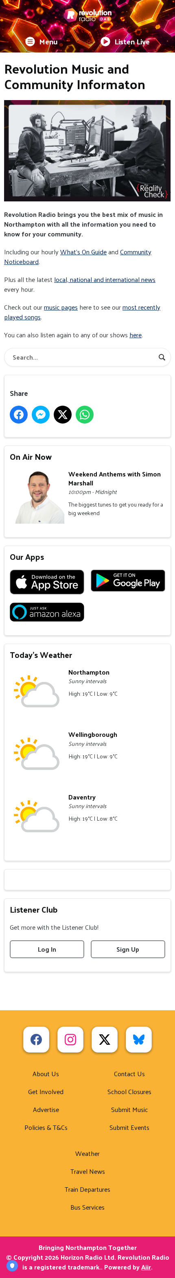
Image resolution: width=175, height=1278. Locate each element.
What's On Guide (83, 252)
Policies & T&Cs (46, 1127)
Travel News (87, 1171)
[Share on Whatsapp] (85, 415)
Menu (48, 41)
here (135, 335)
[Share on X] (63, 415)
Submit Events (129, 1127)
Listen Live (132, 41)
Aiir (146, 1267)
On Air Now (31, 456)
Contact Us (129, 1073)
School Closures (129, 1091)
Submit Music (129, 1109)
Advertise (46, 1109)
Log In (47, 949)
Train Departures (87, 1189)
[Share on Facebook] (19, 415)
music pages (61, 307)
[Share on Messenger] (41, 415)
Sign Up (127, 949)
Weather (87, 1153)
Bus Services (87, 1207)
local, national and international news (104, 279)
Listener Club (34, 909)
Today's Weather (41, 654)
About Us (46, 1073)
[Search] (162, 357)
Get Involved (45, 1091)
